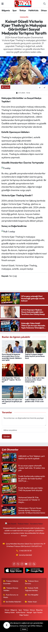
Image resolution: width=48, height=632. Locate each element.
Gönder (6, 436)
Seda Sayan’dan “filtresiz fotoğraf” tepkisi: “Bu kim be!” (11, 380)
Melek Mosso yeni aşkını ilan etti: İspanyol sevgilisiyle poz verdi (12, 401)
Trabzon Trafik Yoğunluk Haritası (31, 589)
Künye (7, 610)
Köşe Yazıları (24, 615)
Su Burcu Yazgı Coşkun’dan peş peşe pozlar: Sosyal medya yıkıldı (34, 380)
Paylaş (6, 87)
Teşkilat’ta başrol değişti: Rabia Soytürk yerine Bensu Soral (35, 356)
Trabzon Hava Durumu (32, 582)
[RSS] (34, 564)
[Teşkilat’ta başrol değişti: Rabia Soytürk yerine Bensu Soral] (35, 346)
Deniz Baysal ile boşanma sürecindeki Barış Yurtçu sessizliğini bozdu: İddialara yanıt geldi (12, 357)
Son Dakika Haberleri (13, 602)
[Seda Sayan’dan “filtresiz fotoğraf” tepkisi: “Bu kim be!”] (12, 370)
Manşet (29, 612)
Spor (15, 10)
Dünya (44, 10)
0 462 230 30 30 (25, 551)
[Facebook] (14, 564)
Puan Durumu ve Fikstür (10, 596)
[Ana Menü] (2, 4)
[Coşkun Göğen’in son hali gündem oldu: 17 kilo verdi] (35, 391)
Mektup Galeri (10, 612)
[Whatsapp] (30, 564)
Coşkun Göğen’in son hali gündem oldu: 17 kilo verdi (34, 400)
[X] (18, 564)
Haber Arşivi (32, 602)
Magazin (24, 17)
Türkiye (22, 10)
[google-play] (34, 571)
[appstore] (14, 571)
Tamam (24, 629)
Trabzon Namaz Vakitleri (10, 589)
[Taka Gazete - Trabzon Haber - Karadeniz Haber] (23, 3)
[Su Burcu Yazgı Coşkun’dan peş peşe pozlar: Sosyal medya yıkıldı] (35, 370)
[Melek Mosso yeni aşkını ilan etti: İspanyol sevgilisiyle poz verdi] (12, 391)
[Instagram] (22, 564)
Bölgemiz (6, 10)
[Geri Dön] (6, 625)
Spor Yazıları (37, 612)
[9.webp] (5, 167)
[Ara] (44, 3)
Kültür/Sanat (20, 612)
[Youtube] (26, 564)
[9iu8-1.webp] (8, 231)
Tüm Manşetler (33, 595)
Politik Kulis (33, 10)
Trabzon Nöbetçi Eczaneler (10, 582)
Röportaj (39, 610)
